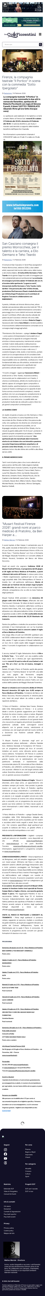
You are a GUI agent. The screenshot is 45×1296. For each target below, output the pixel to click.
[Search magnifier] (40, 44)
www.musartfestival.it (34, 841)
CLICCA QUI (6, 1111)
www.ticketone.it (12, 844)
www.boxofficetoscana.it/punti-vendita (27, 846)
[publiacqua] (22, 7)
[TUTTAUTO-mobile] (22, 206)
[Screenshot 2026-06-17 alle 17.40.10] (22, 22)
